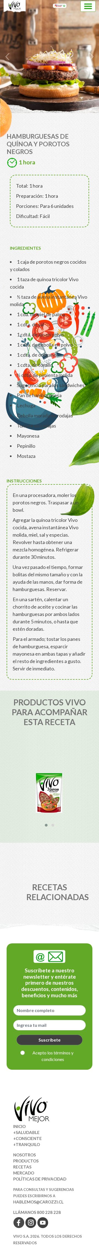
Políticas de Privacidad (39, 1178)
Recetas (22, 1166)
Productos (25, 1160)
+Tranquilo (26, 1144)
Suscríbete (49, 1039)
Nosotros (24, 1154)
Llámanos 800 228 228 (37, 1212)
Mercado (23, 1172)
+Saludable (26, 1132)
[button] (46, 825)
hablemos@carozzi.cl (38, 1201)
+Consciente (27, 1138)
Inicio (19, 1126)
